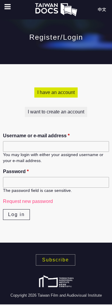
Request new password (28, 201)
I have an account (56, 92)
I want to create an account (56, 111)
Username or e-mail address (36, 135)
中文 (102, 9)
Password (16, 171)
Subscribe (55, 259)
